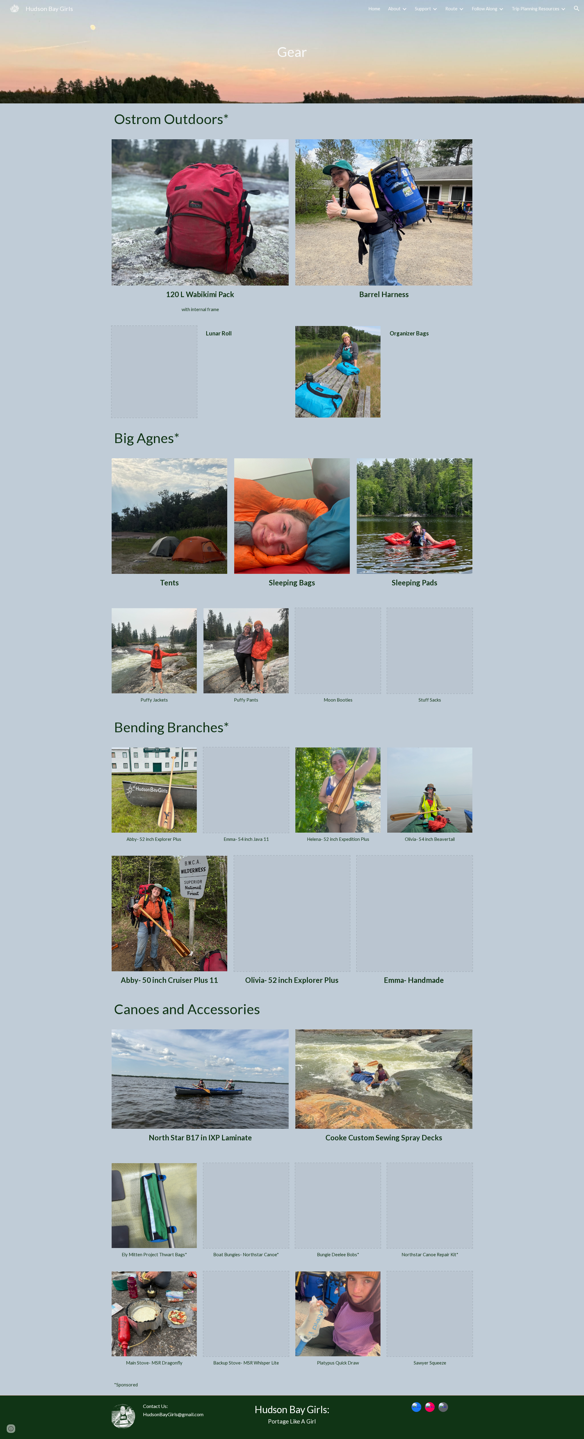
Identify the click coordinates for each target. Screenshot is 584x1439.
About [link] (394, 8)
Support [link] (423, 8)
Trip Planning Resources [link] (535, 8)
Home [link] (374, 8)
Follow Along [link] (484, 8)
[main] (292, 51)
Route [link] (451, 8)
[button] (576, 8)
